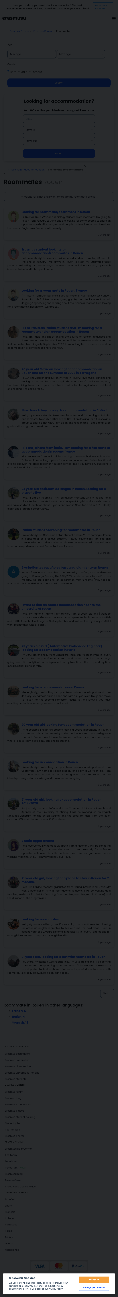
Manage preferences (94, 1287)
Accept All (94, 1279)
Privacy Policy (56, 1288)
